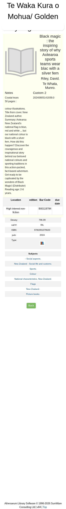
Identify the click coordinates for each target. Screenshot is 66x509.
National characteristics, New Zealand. (33, 279)
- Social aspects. (33, 258)
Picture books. (33, 294)
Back (31, 305)
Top (45, 507)
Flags (33, 284)
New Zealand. (33, 289)
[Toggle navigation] (6, 27)
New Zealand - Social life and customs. (33, 264)
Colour (33, 274)
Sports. (33, 269)
